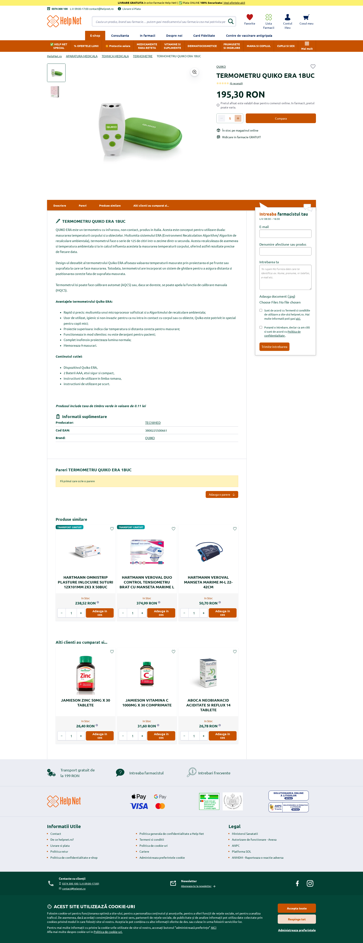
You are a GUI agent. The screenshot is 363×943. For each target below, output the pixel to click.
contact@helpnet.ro (73, 888)
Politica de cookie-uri (153, 845)
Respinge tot (297, 919)
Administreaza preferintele (297, 930)
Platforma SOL (241, 851)
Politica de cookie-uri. (108, 932)
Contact (55, 833)
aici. (298, 318)
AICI (213, 927)
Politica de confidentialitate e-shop (73, 857)
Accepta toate (297, 908)
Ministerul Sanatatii (245, 833)
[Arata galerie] (194, 72)
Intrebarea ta (269, 262)
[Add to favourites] (313, 66)
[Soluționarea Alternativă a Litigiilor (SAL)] (288, 807)
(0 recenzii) (236, 83)
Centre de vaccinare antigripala (249, 35)
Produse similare (71, 519)
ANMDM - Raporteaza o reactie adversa (257, 857)
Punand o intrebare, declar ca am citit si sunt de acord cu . (287, 331)
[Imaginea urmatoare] (195, 129)
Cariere (144, 851)
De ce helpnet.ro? (62, 839)
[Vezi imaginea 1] (56, 73)
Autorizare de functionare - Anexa (254, 839)
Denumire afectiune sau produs (282, 244)
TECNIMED (153, 423)
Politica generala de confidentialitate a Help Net (171, 833)
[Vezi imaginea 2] (56, 92)
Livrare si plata (60, 845)
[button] (287, 21)
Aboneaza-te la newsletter (196, 886)
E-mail (264, 226)
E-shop (95, 35)
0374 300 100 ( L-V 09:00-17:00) (80, 883)
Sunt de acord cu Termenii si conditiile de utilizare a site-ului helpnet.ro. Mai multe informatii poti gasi (287, 314)
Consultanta (120, 35)
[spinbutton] (229, 118)
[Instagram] (310, 883)
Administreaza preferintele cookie (162, 857)
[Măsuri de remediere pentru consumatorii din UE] (288, 796)
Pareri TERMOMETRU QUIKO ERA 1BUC (94, 469)
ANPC (236, 845)
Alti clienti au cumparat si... (81, 642)
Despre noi (174, 35)
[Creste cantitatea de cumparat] (238, 118)
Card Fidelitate (204, 35)
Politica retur (59, 851)
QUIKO (221, 66)
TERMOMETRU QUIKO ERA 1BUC (93, 221)
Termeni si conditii (151, 839)
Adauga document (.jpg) (277, 296)
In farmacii (147, 35)
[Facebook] (297, 883)
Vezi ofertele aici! (234, 2)
